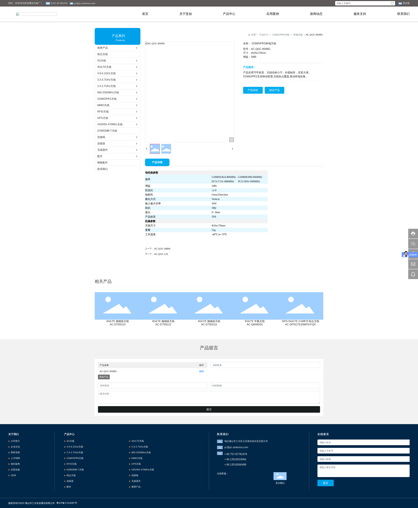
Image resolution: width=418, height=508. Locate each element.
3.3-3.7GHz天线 (139, 446)
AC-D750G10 (209, 324)
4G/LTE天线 (137, 441)
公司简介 (15, 441)
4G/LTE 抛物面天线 (117, 321)
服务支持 (360, 14)
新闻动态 (316, 14)
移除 (201, 371)
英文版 (406, 3)
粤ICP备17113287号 (66, 503)
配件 (69, 486)
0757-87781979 (59, 3)
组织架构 (15, 464)
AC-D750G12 (163, 324)
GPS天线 (136, 464)
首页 (145, 14)
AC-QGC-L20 (161, 254)
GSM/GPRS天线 (281, 34)
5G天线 (70, 441)
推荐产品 (136, 486)
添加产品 (103, 377)
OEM (13, 475)
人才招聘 (15, 458)
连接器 (70, 481)
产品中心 (229, 14)
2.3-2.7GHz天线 (75, 452)
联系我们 (403, 14)
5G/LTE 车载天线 (255, 321)
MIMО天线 (136, 458)
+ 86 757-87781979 (235, 454)
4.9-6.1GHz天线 (75, 446)
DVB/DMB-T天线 (75, 469)
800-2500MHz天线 (141, 452)
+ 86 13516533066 (235, 459)
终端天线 (298, 34)
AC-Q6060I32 (255, 324)
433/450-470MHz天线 (142, 469)
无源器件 (136, 481)
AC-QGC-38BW (162, 248)
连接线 (134, 475)
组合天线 (71, 475)
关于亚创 (185, 14)
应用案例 (272, 14)
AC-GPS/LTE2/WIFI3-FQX (300, 324)
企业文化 (15, 446)
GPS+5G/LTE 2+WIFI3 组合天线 (300, 321)
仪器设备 (15, 469)
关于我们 (13, 434)
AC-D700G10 (118, 324)
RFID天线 (72, 464)
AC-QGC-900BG (108, 371)
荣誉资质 (15, 452)
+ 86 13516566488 (235, 464)
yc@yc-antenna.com (84, 3)
